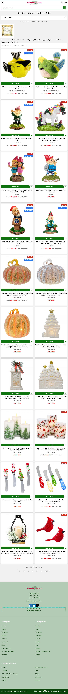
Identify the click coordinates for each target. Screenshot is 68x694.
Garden (38, 642)
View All (37, 680)
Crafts (37, 629)
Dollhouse (39, 635)
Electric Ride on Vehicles (43, 651)
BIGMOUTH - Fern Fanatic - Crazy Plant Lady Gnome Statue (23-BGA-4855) (51, 242)
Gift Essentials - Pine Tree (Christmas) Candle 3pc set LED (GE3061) (17, 449)
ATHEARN (5, 671)
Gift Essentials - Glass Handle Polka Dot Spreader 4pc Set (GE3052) (51, 501)
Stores (4, 645)
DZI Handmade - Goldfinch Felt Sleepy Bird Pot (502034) (17, 88)
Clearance (5, 632)
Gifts (37, 645)
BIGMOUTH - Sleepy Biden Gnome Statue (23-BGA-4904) (17, 242)
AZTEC (4, 667)
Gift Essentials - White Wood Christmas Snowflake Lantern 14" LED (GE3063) (17, 397)
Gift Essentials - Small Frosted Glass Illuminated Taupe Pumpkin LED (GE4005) (51, 294)
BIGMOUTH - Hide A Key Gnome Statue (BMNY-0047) (17, 139)
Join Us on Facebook (8, 651)
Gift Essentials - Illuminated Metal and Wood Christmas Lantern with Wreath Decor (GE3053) (17, 552)
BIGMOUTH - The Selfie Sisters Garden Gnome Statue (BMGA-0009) (17, 191)
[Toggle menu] (2, 2)
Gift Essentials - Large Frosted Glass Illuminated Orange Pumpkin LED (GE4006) (17, 346)
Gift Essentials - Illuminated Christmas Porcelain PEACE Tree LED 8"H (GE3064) (51, 397)
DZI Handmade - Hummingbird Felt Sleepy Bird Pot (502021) (51, 88)
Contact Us (5, 642)
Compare (31, 83)
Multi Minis (38, 677)
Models (38, 648)
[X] (37, 605)
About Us (4, 639)
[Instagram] (34, 605)
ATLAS (37, 671)
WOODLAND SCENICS (41, 667)
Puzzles (38, 655)
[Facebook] (30, 605)
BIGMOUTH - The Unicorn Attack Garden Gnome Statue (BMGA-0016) (51, 139)
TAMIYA (37, 674)
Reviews (4, 635)
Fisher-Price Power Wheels (10, 674)
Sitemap (4, 655)
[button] (65, 18)
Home (3, 626)
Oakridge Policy (6, 648)
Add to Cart (15, 83)
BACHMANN (5, 677)
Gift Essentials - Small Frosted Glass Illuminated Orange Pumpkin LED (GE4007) (17, 294)
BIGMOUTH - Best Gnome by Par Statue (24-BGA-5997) (51, 191)
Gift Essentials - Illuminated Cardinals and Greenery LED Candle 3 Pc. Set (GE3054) (51, 449)
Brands (4, 629)
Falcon (4, 680)
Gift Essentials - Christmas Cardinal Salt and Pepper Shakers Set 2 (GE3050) (51, 552)
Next (46, 571)
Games (38, 639)
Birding (38, 626)
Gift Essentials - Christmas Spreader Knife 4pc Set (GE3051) (17, 501)
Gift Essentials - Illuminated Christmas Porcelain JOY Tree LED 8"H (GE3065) (51, 346)
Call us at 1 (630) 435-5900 (34, 601)
